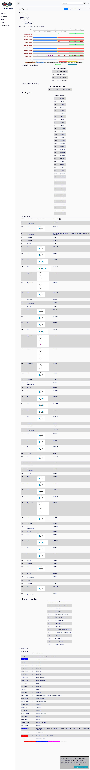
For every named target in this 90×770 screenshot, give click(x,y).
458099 (62, 171)
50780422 (62, 201)
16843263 (43, 728)
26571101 (55, 382)
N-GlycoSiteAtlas (30, 222)
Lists (3, 19)
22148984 (55, 233)
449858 (62, 195)
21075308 (38, 695)
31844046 (55, 240)
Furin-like (57, 635)
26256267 (55, 234)
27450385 (62, 113)
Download (4, 16)
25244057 (75, 233)
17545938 (62, 140)
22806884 (68, 728)
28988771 (50, 736)
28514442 (43, 659)
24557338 (63, 728)
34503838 (62, 177)
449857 (62, 189)
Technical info (5, 25)
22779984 (62, 165)
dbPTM (29, 243)
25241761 (85, 728)
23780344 (55, 246)
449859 (62, 137)
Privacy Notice (80, 764)
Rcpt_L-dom (58, 623)
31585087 (38, 683)
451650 (62, 210)
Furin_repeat (58, 608)
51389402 (62, 131)
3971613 (62, 186)
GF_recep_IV (58, 611)
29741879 (55, 273)
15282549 (38, 662)
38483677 (62, 110)
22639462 (62, 204)
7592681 (58, 728)
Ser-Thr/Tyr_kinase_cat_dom (62, 629)
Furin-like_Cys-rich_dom (61, 605)
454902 (62, 162)
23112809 (62, 116)
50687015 (62, 134)
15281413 (62, 122)
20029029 (38, 701)
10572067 (54, 656)
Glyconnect (30, 273)
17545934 (62, 128)
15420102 (62, 192)
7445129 (62, 104)
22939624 (43, 680)
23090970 (55, 302)
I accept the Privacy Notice (80, 767)
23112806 (62, 213)
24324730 (65, 233)
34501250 (62, 174)
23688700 (79, 728)
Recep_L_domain (59, 644)
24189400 (38, 656)
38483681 (62, 156)
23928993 (55, 260)
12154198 (55, 237)
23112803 (62, 159)
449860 (62, 183)
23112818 (62, 207)
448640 (62, 168)
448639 (62, 180)
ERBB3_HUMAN (23, 9)
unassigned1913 (44, 736)
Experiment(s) (72, 9)
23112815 (62, 125)
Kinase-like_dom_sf (60, 617)
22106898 (60, 233)
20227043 (43, 695)
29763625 (55, 226)
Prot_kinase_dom (59, 620)
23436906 (43, 656)
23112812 (62, 119)
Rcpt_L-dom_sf (59, 626)
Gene (66, 9)
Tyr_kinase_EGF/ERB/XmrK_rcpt (63, 632)
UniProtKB (29, 237)
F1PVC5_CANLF (28, 23)
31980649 (43, 701)
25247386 (81, 233)
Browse (4, 14)
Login (87, 3)
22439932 (49, 656)
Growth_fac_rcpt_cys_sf (61, 614)
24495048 (55, 222)
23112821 (62, 101)
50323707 (62, 98)
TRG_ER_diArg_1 (67, 89)
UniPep (29, 580)
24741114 (71, 233)
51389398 (62, 147)
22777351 (62, 153)
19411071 (48, 728)
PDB (28, 226)
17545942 (62, 143)
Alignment (80, 9)
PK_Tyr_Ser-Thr (59, 641)
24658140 (43, 677)
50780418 (62, 150)
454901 (62, 198)
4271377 (62, 107)
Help (2, 22)
